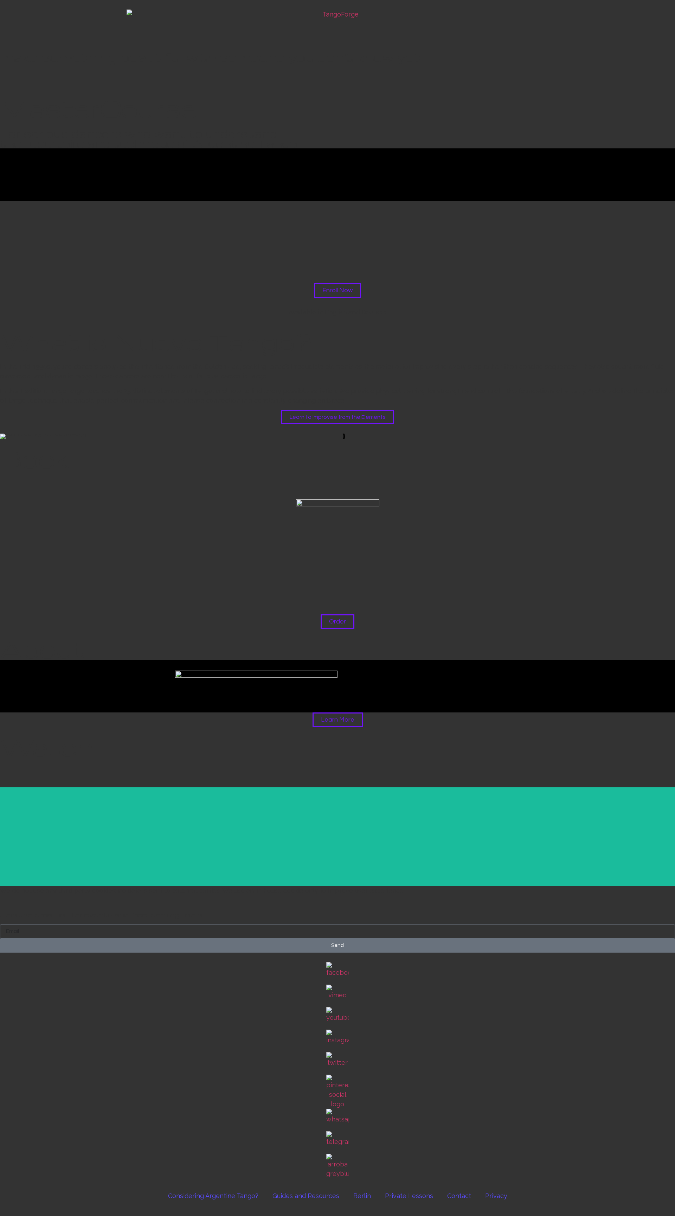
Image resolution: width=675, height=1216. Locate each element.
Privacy (496, 1195)
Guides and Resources (305, 1195)
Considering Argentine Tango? (213, 1195)
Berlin (362, 1195)
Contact (459, 1195)
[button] (7, 479)
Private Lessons (409, 1195)
